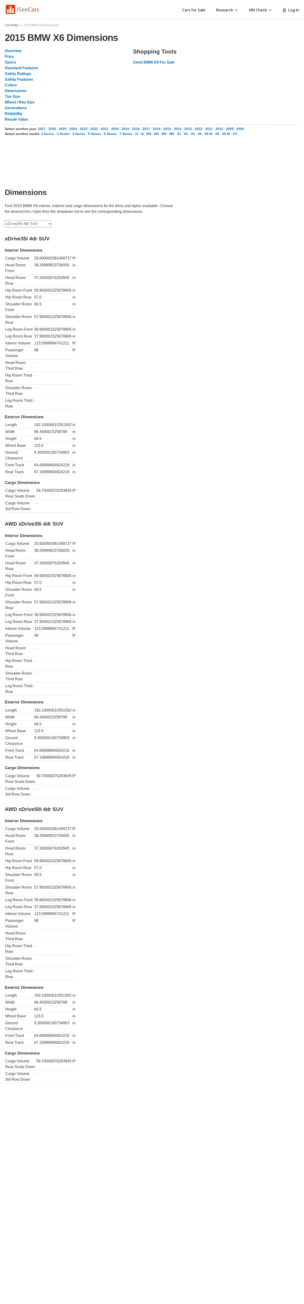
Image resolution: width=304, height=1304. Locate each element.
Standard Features (21, 68)
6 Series (110, 134)
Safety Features (19, 79)
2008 (240, 129)
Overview (13, 51)
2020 (115, 129)
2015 (167, 129)
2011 (209, 129)
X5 (200, 134)
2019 (125, 129)
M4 (156, 134)
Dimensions (15, 91)
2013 (188, 129)
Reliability (13, 114)
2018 (136, 129)
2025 (62, 129)
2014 (177, 129)
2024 (73, 129)
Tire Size (12, 97)
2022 (94, 129)
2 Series (47, 134)
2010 (219, 129)
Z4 (235, 134)
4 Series (78, 134)
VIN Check (258, 10)
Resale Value (16, 119)
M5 (164, 134)
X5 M (208, 134)
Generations (16, 108)
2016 (157, 129)
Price (9, 57)
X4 (193, 134)
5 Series (94, 134)
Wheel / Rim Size (19, 102)
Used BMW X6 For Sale (154, 62)
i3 (136, 134)
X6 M (226, 134)
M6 (171, 134)
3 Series (63, 134)
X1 (179, 134)
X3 (186, 134)
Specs (10, 62)
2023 (83, 129)
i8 (142, 134)
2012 (198, 129)
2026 (52, 129)
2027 (42, 129)
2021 (104, 129)
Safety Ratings (18, 74)
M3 (149, 134)
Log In (292, 10)
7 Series (125, 134)
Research (224, 10)
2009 (229, 129)
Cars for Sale (193, 10)
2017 (146, 129)
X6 (217, 134)
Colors (11, 85)
